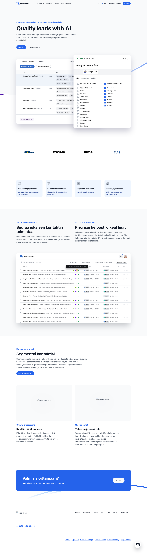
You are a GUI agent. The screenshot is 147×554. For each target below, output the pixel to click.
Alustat (39, 3)
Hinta (57, 3)
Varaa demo (33, 47)
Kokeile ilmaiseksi (24, 373)
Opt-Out (75, 540)
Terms (67, 540)
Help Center (126, 540)
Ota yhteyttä (112, 512)
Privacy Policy (113, 540)
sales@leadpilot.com (25, 526)
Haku (98, 3)
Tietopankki (65, 3)
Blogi (102, 512)
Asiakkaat (49, 3)
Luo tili (126, 3)
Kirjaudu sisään (114, 3)
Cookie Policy (100, 540)
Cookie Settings (86, 540)
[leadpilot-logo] (22, 3)
